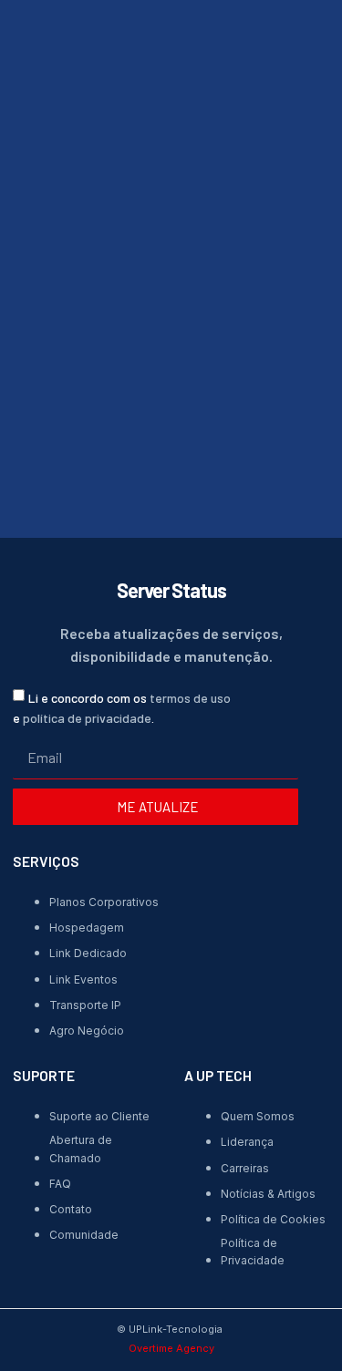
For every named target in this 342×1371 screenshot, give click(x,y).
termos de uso (190, 697)
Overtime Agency (171, 1348)
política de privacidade (87, 718)
